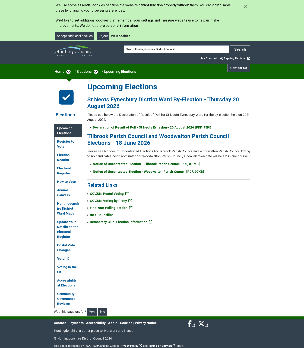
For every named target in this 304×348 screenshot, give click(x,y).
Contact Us (238, 68)
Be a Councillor (101, 215)
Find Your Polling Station (109, 208)
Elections (84, 71)
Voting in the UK (67, 269)
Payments (76, 323)
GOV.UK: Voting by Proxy (109, 201)
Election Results (63, 157)
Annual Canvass (63, 192)
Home (59, 71)
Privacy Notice (146, 323)
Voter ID (63, 259)
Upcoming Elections (120, 71)
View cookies (120, 36)
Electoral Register (64, 170)
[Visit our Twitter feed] (203, 323)
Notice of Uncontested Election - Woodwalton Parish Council (148, 172)
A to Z (112, 323)
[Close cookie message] (245, 6)
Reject (103, 36)
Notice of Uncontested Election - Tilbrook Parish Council (146, 164)
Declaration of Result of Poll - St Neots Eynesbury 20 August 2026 (153, 127)
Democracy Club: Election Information (119, 222)
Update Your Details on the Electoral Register (67, 229)
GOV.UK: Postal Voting (107, 194)
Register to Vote (65, 144)
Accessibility (96, 323)
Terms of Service (160, 345)
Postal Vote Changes (66, 247)
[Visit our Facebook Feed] (191, 323)
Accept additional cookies (75, 36)
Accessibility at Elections (67, 283)
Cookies (126, 323)
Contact (60, 323)
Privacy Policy (128, 345)
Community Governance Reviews (66, 299)
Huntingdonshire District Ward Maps (68, 208)
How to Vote (66, 182)
